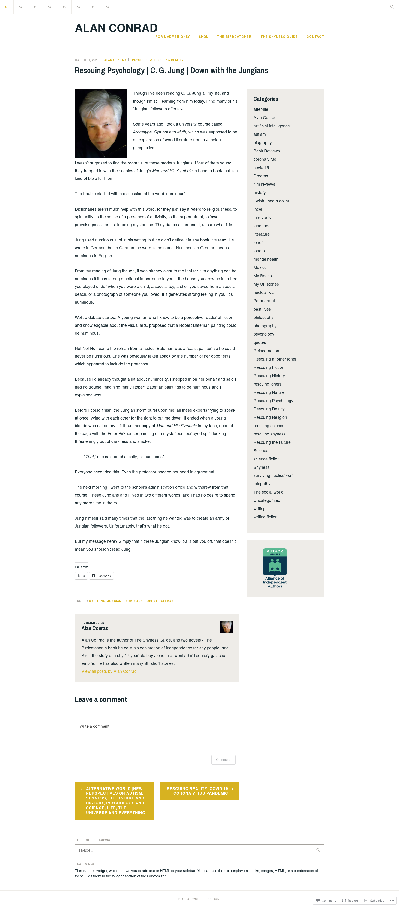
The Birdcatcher (234, 36)
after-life (261, 109)
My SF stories (266, 284)
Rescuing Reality (169, 60)
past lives (262, 309)
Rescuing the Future (272, 442)
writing (260, 508)
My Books (263, 275)
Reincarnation (266, 350)
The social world (269, 492)
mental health (266, 259)
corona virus (265, 159)
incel (258, 209)
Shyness (261, 467)
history (260, 192)
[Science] (35, 6)
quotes (260, 342)
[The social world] (50, 6)
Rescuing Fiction (269, 367)
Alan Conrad (116, 27)
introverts (262, 217)
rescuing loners (268, 384)
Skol (203, 36)
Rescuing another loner (275, 359)
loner (258, 242)
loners (259, 250)
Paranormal (264, 300)
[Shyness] (64, 6)
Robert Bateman (159, 601)
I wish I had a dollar (271, 200)
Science (261, 450)
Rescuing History (269, 375)
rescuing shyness (270, 434)
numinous (134, 601)
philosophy (263, 317)
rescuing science (269, 425)
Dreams (261, 176)
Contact (315, 36)
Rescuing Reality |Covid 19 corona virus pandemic (197, 791)
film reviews (264, 184)
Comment (223, 760)
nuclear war (264, 292)
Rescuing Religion (270, 417)
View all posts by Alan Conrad (109, 671)
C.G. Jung (97, 601)
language (262, 225)
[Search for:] (392, 7)
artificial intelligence (272, 126)
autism (260, 134)
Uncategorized (267, 500)
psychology (142, 60)
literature (262, 234)
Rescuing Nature (269, 392)
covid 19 (261, 167)
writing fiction (266, 517)
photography (265, 325)
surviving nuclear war (273, 475)
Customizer (156, 876)
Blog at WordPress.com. (199, 899)
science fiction (267, 459)
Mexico (260, 267)
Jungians (115, 601)
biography (263, 142)
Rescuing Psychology (273, 400)
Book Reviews (267, 151)
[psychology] (21, 6)
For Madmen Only (173, 36)
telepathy (262, 483)
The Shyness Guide (279, 36)
